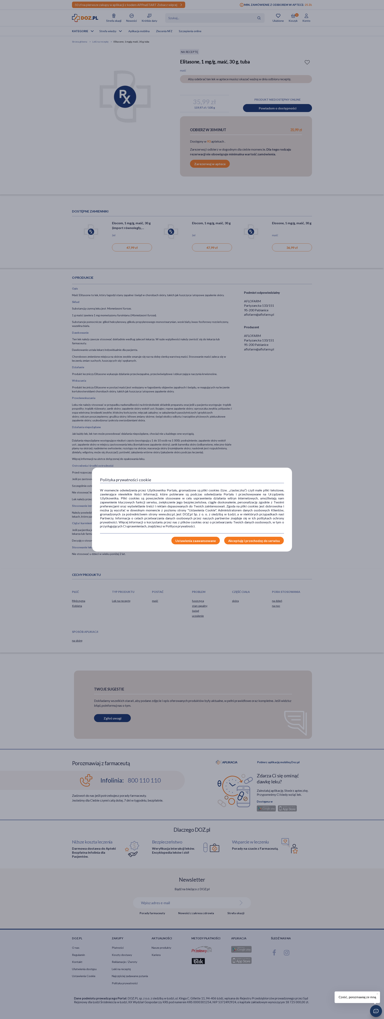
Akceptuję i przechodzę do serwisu (254, 541)
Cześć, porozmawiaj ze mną (357, 997)
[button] (376, 1011)
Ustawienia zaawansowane (195, 541)
